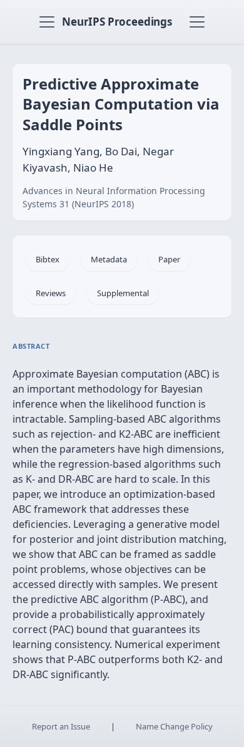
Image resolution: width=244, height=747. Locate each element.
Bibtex (47, 259)
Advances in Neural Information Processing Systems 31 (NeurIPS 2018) (114, 197)
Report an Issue (61, 726)
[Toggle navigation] (47, 22)
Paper (169, 259)
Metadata (109, 259)
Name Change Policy (174, 726)
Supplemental (123, 293)
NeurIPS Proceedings (117, 21)
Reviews (51, 293)
